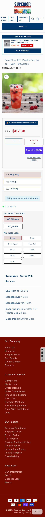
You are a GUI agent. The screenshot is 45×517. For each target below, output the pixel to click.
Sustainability (12, 456)
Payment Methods (14, 402)
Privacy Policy (12, 445)
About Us (10, 347)
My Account (11, 384)
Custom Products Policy (18, 442)
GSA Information (13, 472)
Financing (10, 351)
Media (8, 482)
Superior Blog (12, 479)
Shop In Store (12, 354)
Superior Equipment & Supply (26, 510)
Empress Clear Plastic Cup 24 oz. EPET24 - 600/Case (25, 41)
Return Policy (12, 435)
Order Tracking (13, 388)
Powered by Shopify (22, 513)
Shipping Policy (13, 431)
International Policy (15, 449)
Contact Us (11, 380)
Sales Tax (10, 398)
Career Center (12, 361)
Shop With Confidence (17, 409)
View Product (23, 51)
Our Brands (11, 358)
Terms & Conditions (15, 428)
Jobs (7, 412)
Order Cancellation (15, 391)
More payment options (33, 158)
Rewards (9, 365)
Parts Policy (11, 438)
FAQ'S (8, 475)
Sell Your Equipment (16, 405)
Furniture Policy (13, 452)
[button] (32, 18)
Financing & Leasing (15, 395)
